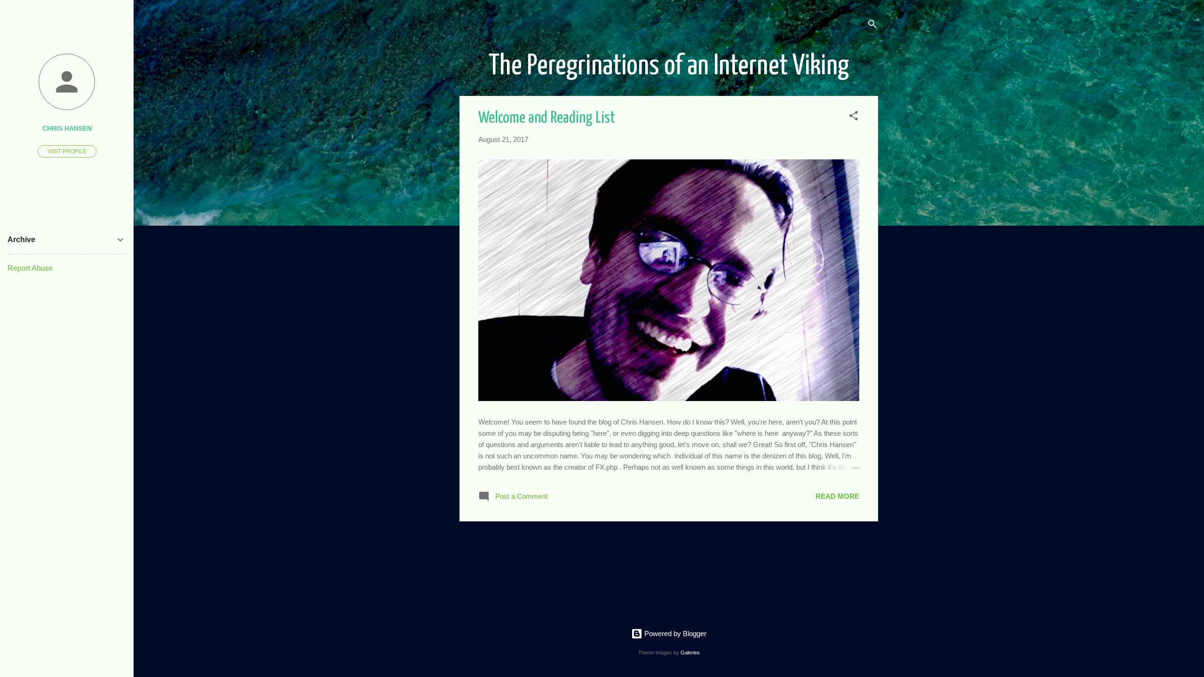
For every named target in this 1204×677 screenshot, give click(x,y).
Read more (837, 496)
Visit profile (67, 151)
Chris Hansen (67, 128)
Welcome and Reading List (546, 118)
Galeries (690, 652)
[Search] (872, 25)
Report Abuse (30, 268)
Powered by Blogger (674, 634)
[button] (853, 117)
